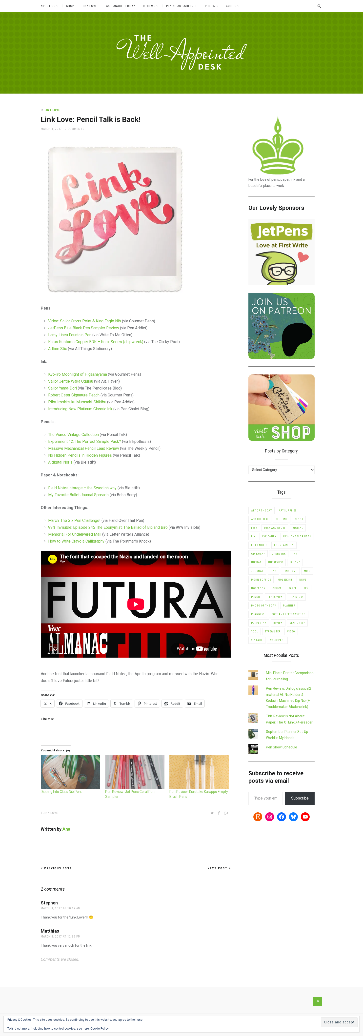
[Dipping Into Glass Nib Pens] (70, 772)
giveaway (258, 553)
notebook (258, 588)
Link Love (89, 5)
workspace (277, 640)
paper (292, 588)
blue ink (282, 519)
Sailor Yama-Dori (62, 388)
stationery (297, 623)
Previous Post (57, 868)
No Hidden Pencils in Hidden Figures (80, 455)
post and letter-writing (288, 614)
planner (289, 605)
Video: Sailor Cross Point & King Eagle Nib (84, 321)
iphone (295, 562)
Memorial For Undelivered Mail (74, 534)
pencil (256, 597)
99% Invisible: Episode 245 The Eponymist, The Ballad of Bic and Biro (108, 527)
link (273, 571)
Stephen (49, 902)
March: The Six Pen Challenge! (74, 520)
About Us (48, 5)
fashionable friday (297, 536)
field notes (259, 545)
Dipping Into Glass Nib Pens (61, 792)
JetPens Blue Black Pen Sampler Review (83, 328)
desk (254, 528)
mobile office (261, 579)
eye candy (269, 536)
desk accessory (274, 528)
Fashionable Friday (120, 5)
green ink (279, 553)
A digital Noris (60, 462)
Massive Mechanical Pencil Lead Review (83, 448)
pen (306, 588)
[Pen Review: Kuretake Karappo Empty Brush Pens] (199, 772)
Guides (231, 5)
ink (295, 553)
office (277, 588)
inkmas (256, 562)
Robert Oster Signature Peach (74, 395)
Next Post (218, 868)
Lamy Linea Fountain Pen (69, 334)
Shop (70, 5)
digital (297, 528)
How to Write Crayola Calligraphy (76, 541)
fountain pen (284, 545)
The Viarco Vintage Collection (73, 434)
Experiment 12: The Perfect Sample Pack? (84, 441)
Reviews (149, 5)
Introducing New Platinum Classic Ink (80, 409)
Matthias (50, 931)
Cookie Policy (99, 1028)
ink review (275, 562)
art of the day (261, 510)
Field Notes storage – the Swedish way (82, 488)
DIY (253, 536)
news (302, 579)
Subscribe (300, 798)
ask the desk (260, 519)
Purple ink (258, 623)
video (291, 631)
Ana (66, 829)
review (278, 623)
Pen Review (275, 597)
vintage (257, 640)
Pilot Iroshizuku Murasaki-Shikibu (77, 402)
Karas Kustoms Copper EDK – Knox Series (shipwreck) (95, 341)
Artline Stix (57, 348)
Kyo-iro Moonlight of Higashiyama (77, 374)
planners (257, 614)
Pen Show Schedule (181, 5)
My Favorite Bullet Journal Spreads (78, 494)
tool (254, 631)
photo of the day (263, 605)
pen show (296, 597)
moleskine (285, 579)
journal (257, 571)
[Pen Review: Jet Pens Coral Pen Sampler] (135, 772)
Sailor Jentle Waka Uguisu (70, 381)
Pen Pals (211, 5)
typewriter (272, 631)
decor (299, 519)
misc (307, 571)
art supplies (287, 510)
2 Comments (74, 129)
